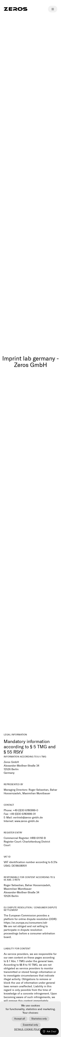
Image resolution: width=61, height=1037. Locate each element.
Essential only (30, 1024)
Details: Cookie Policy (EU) (30, 1029)
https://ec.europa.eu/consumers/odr (25, 922)
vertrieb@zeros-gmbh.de (28, 817)
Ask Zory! (51, 1031)
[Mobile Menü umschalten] (52, 9)
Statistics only (39, 1018)
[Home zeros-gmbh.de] (15, 9)
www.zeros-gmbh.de (27, 821)
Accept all (19, 1018)
